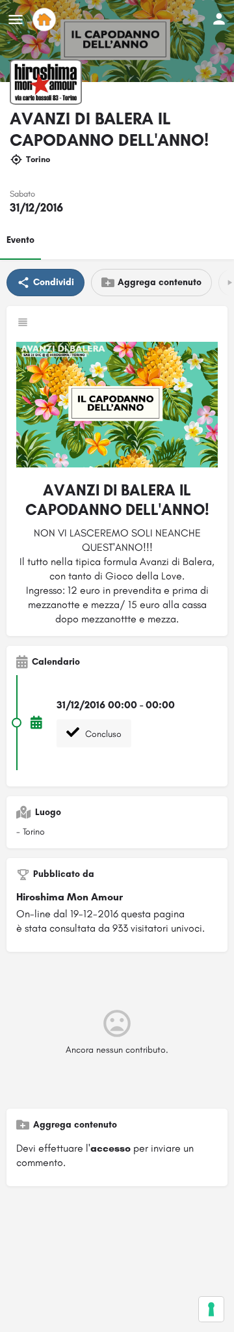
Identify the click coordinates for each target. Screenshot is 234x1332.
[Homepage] (45, 20)
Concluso (102, 734)
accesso (110, 1148)
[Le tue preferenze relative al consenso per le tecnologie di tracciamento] (211, 1309)
